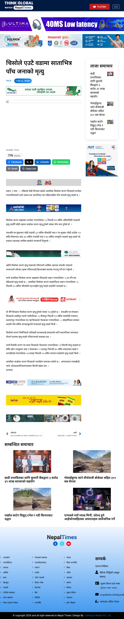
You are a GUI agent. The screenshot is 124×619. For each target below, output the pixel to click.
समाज (8, 80)
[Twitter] (62, 543)
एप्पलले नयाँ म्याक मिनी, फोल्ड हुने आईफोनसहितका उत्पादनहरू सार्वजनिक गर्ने (89, 517)
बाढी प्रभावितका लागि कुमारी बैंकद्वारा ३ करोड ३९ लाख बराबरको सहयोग (97, 85)
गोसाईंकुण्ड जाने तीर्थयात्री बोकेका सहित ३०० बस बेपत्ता (97, 109)
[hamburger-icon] (116, 7)
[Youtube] (68, 543)
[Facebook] (55, 543)
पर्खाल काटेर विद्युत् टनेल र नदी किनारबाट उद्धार (97, 127)
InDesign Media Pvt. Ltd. (98, 615)
